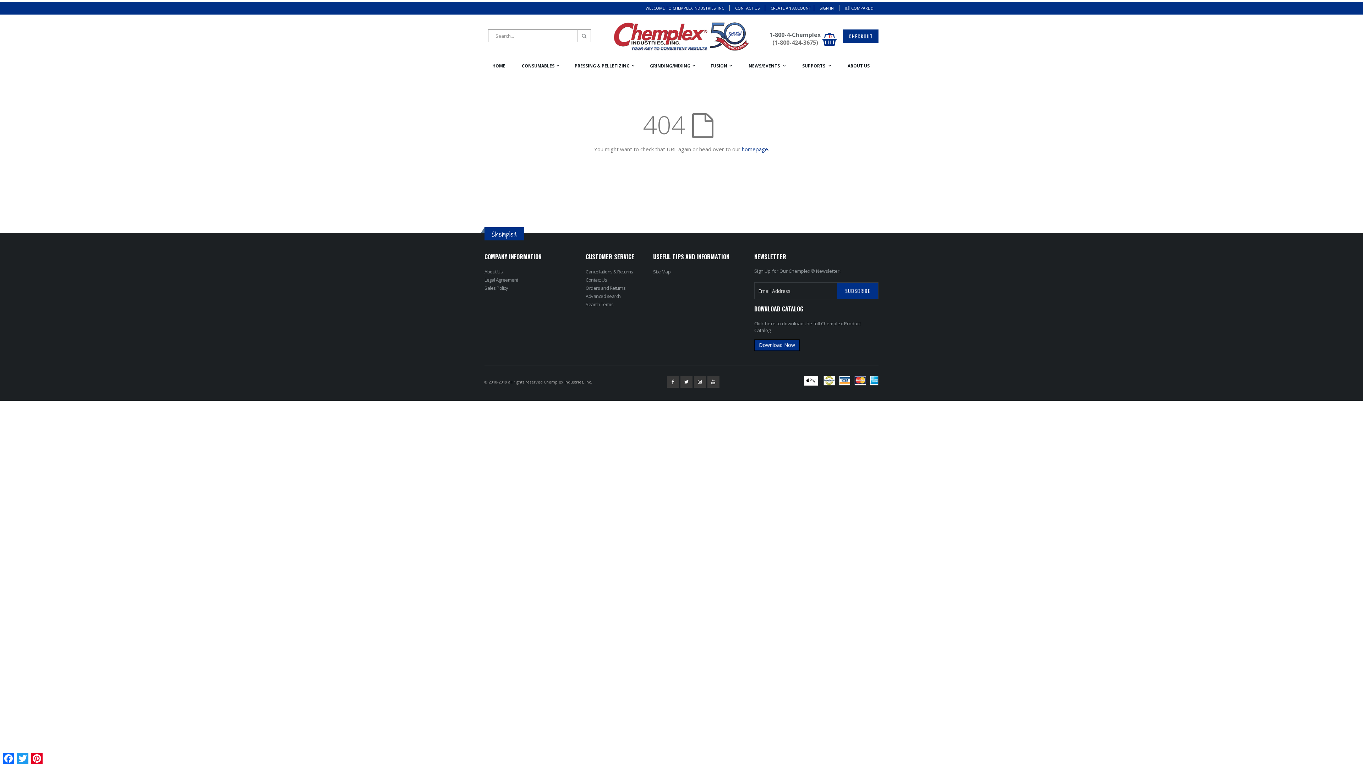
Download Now (777, 345)
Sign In (827, 8)
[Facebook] (673, 382)
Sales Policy (496, 288)
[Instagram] (700, 382)
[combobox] (539, 35)
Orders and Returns (605, 288)
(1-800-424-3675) (795, 43)
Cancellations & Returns (609, 271)
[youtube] (713, 382)
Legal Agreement (501, 280)
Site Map (661, 271)
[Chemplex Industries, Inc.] (681, 36)
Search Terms (599, 304)
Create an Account (791, 8)
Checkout (861, 36)
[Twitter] (686, 382)
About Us (494, 271)
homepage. (755, 149)
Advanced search (603, 296)
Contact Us (747, 8)
